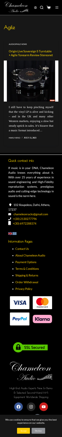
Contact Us (22, 248)
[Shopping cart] (49, 7)
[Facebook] (18, 406)
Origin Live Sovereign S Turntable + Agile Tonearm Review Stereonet (31, 53)
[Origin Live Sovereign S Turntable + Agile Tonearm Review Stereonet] (31, 81)
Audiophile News (18, 44)
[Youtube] (43, 406)
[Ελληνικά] (15, 233)
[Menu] (56, 7)
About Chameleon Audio (30, 255)
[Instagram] (31, 406)
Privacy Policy (23, 289)
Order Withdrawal (26, 282)
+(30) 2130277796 (25, 219)
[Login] (35, 7)
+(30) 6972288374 (24, 223)
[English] (10, 233)
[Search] (41, 7)
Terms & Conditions (27, 268)
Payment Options (25, 262)
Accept (23, 431)
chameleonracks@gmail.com (31, 214)
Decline (38, 431)
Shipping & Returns (26, 275)
